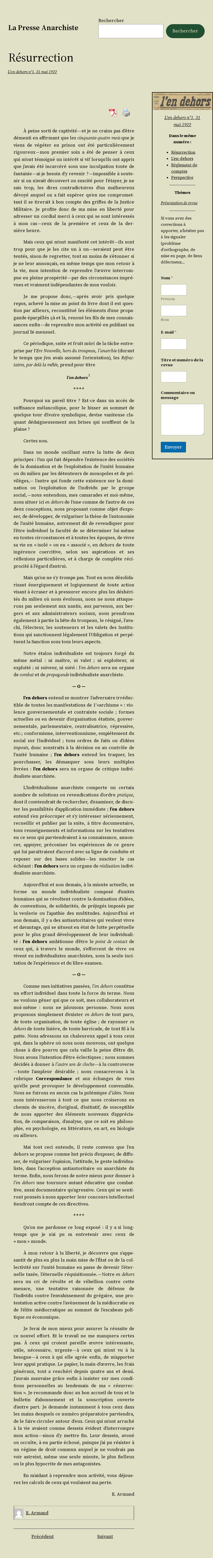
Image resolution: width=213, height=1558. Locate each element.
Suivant (105, 1536)
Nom (165, 319)
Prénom (168, 299)
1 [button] (89, 375)
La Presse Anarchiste (43, 27)
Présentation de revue (179, 203)
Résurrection (183, 152)
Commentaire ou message (178, 395)
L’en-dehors (182, 158)
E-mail (169, 332)
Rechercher (111, 20)
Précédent (42, 1536)
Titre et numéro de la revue (182, 362)
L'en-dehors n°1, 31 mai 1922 (32, 71)
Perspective (182, 177)
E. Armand (37, 1513)
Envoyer (173, 447)
